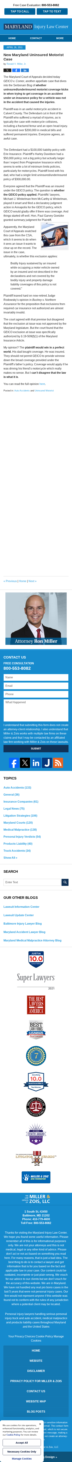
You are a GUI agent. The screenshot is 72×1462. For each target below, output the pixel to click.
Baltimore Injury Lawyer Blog (22, 923)
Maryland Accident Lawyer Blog (24, 932)
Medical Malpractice (20, 829)
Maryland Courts (18, 822)
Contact (36, 38)
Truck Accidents (17, 850)
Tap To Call (20, 11)
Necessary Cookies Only (21, 1451)
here (42, 383)
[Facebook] (14, 763)
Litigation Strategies (20, 815)
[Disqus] (36, 436)
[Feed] (58, 763)
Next (32, 581)
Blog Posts (36, 1411)
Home (12, 38)
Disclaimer (36, 1370)
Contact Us (36, 1391)
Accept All (22, 1442)
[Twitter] (25, 763)
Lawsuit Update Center (18, 915)
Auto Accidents (22, 390)
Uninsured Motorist (44, 390)
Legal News (13, 808)
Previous (10, 581)
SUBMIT (36, 748)
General (11, 794)
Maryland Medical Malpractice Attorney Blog (32, 940)
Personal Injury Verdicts (22, 836)
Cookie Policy (44, 1336)
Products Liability (17, 843)
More (60, 38)
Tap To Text (52, 11)
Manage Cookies (22, 1458)
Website (36, 1360)
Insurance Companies (20, 801)
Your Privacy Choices (21, 1336)
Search (65, 882)
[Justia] (47, 763)
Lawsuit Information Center (21, 906)
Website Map (36, 1401)
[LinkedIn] (36, 763)
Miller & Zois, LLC (49, 1447)
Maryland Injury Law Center (36, 27)
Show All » (10, 857)
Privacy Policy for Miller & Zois (36, 1381)
